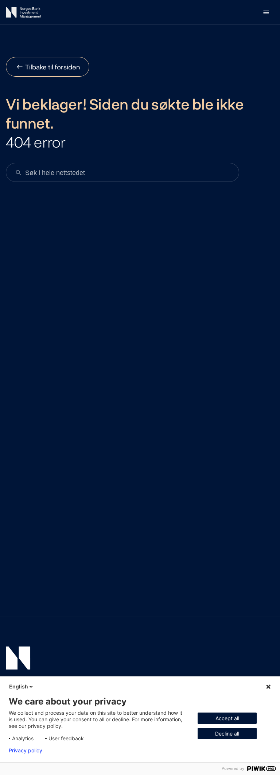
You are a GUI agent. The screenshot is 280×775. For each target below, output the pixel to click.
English (18, 686)
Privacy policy (25, 750)
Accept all (227, 718)
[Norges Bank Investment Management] (23, 14)
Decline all (227, 733)
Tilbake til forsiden (52, 67)
